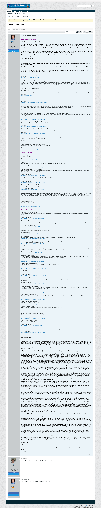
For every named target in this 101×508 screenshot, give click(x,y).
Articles (20, 11)
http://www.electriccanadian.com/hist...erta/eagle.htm (33, 167)
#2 (91, 458)
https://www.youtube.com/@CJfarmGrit (30, 199)
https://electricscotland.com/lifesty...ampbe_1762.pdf (33, 332)
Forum (11, 16)
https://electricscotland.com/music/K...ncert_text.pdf (33, 233)
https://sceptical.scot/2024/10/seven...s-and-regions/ (33, 133)
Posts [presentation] (9, 29)
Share (14, 49)
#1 (91, 35)
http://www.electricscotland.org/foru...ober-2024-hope (33, 182)
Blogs (15, 11)
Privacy (85, 501)
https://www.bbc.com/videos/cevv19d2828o (31, 77)
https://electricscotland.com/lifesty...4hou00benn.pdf (33, 325)
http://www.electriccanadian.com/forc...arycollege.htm (33, 159)
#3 (91, 479)
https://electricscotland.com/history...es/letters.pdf (32, 283)
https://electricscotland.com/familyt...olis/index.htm (32, 304)
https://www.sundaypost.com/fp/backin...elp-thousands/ (34, 102)
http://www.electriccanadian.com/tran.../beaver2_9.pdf (33, 206)
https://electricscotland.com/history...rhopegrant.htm (33, 299)
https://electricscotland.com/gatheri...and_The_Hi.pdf (33, 275)
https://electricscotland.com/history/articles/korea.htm (33, 226)
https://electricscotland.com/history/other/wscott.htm (33, 238)
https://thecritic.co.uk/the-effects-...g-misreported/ (32, 149)
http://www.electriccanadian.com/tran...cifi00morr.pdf (33, 189)
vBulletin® (87, 505)
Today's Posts (11, 13)
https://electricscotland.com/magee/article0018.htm (33, 243)
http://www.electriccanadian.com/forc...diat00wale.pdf (33, 175)
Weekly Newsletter (25, 16)
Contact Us (79, 501)
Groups (26, 11)
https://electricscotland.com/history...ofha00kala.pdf (33, 292)
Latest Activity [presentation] (16, 29)
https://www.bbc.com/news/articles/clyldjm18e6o (32, 111)
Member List (17, 13)
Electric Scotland (17, 16)
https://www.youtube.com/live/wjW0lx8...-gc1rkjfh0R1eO (34, 141)
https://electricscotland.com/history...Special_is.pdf (32, 311)
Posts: (12, 47)
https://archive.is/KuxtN (26, 95)
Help (74, 501)
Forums (9, 11)
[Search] (92, 6)
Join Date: (11, 46)
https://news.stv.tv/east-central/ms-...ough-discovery (33, 119)
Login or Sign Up (89, 0)
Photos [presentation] (23, 29)
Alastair (13, 41)
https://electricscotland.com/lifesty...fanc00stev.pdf (32, 218)
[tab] (10, 29)
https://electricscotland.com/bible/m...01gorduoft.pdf (33, 252)
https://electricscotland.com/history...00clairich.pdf (32, 261)
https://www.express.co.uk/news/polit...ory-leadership (33, 126)
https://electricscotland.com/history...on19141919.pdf (33, 268)
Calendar (24, 13)
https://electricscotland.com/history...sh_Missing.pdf (33, 318)
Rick (13, 464)
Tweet (14, 51)
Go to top (91, 501)
